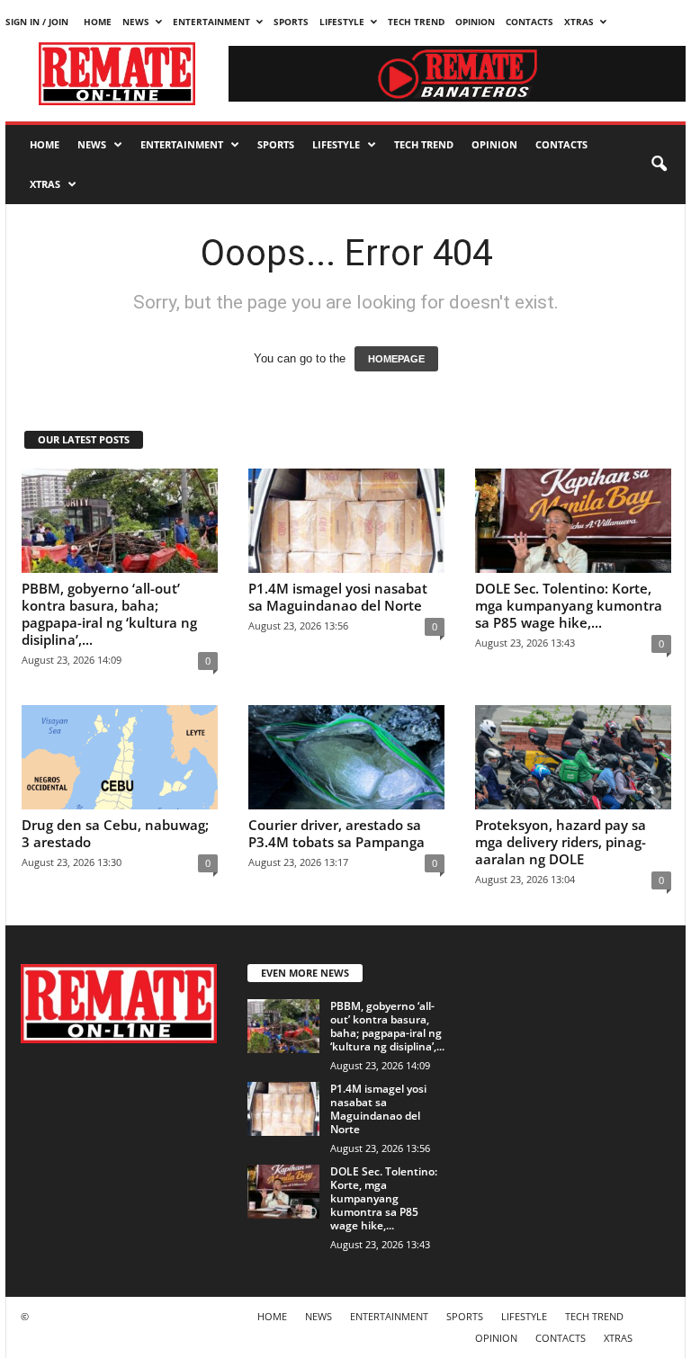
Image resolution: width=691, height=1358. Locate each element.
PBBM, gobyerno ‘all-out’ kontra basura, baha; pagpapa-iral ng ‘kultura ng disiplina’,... (109, 613)
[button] (658, 164)
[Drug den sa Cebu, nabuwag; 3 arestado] (120, 757)
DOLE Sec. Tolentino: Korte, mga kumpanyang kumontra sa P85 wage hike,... (568, 605)
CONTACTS (529, 21)
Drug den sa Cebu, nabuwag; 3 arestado (115, 833)
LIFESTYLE (341, 21)
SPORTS (291, 21)
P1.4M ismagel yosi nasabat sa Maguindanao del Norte (337, 596)
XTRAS (579, 21)
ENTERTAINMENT (211, 21)
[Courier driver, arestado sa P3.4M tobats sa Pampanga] (346, 757)
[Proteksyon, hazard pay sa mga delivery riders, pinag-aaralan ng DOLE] (573, 757)
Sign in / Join (36, 21)
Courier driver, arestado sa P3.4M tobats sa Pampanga (336, 833)
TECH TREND (416, 21)
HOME (98, 21)
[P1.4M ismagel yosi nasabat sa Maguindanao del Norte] (346, 521)
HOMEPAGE (396, 358)
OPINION (475, 21)
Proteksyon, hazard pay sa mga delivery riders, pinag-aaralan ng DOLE (560, 842)
